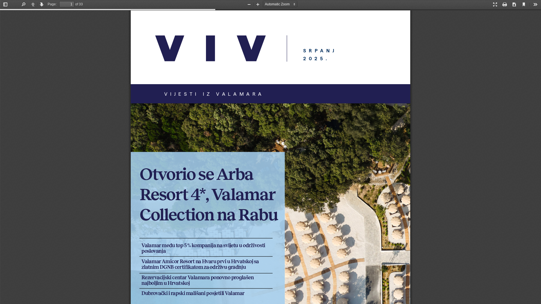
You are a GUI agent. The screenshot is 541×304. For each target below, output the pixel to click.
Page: (52, 4)
